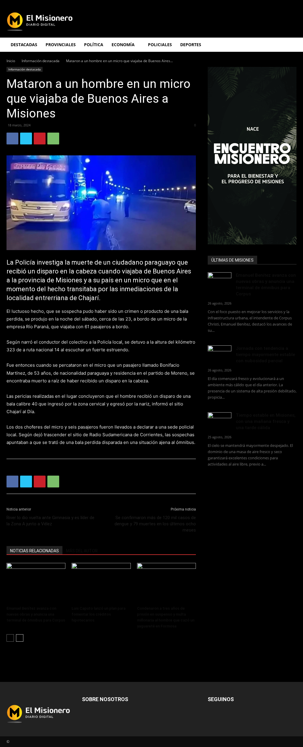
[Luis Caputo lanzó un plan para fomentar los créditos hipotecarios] (101, 583)
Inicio (11, 60)
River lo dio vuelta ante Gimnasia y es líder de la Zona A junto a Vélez (50, 521)
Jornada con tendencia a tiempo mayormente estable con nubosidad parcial (265, 354)
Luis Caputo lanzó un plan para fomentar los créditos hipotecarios (98, 614)
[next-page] (19, 638)
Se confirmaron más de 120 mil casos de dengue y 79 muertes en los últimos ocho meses (155, 524)
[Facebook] (12, 138)
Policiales (160, 44)
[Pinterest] (40, 138)
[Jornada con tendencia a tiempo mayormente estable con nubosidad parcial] (219, 353)
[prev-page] (10, 638)
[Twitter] (26, 138)
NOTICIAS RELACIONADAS (34, 550)
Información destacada (40, 60)
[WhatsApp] (53, 138)
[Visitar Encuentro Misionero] (252, 155)
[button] (289, 45)
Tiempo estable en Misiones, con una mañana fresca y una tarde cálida (266, 421)
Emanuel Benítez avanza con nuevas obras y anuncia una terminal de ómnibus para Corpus (36, 614)
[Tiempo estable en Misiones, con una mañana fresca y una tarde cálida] (219, 420)
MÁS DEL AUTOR (82, 550)
